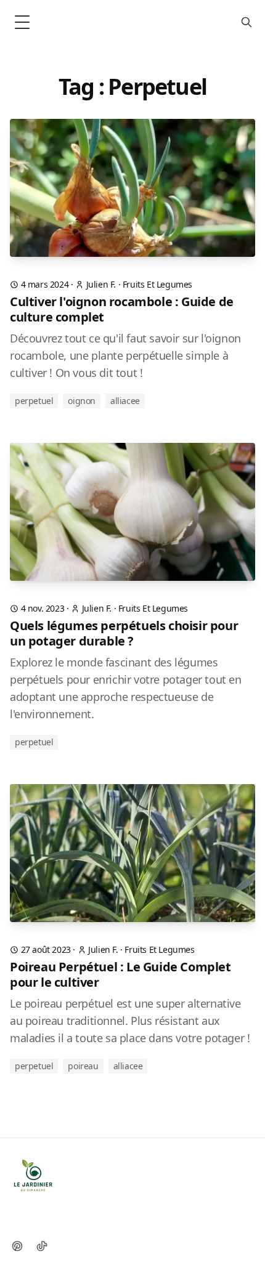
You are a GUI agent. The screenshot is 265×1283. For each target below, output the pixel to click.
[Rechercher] (246, 22)
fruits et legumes (157, 284)
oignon (82, 401)
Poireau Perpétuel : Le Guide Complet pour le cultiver (120, 974)
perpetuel (34, 401)
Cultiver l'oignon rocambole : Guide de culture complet (122, 309)
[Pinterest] (17, 1246)
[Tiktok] (42, 1246)
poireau (83, 1066)
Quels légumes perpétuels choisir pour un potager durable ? (124, 633)
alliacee (125, 401)
